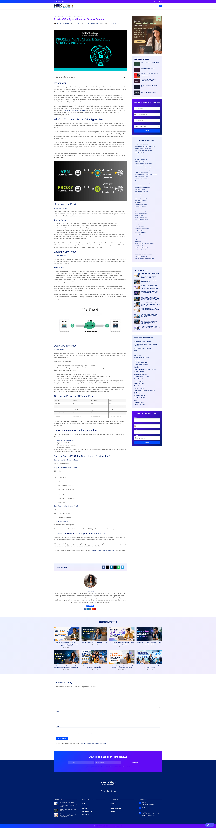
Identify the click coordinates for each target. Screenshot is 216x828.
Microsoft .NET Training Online (141, 159)
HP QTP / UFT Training (139, 226)
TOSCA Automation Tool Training (141, 172)
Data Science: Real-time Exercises (142, 228)
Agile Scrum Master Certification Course (143, 148)
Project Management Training (141, 198)
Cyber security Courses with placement (74, 110)
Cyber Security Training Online (141, 256)
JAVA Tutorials (138, 381)
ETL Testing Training (139, 230)
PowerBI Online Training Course (141, 249)
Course (136, 124)
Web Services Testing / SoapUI (141, 247)
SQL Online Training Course (140, 252)
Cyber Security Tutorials (91, 23)
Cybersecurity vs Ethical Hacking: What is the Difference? (148, 81)
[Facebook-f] (101, 791)
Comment (59, 691)
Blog (116, 6)
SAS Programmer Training (140, 223)
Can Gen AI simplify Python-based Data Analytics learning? (150, 327)
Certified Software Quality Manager (142, 236)
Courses (110, 6)
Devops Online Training (139, 208)
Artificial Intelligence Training (140, 165)
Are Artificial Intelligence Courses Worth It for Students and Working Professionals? (150, 310)
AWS (135, 350)
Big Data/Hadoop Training (140, 161)
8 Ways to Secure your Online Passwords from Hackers (149, 91)
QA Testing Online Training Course (142, 144)
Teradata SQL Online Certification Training (143, 254)
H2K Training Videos (116, 808)
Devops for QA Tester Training (141, 217)
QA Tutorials (137, 393)
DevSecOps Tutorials (140, 374)
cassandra (137, 360)
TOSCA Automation (140, 405)
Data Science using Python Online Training (143, 157)
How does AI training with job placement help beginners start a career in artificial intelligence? (149, 321)
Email (135, 118)
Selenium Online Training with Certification (143, 150)
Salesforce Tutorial (139, 395)
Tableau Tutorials (139, 402)
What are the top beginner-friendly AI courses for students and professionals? (150, 287)
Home (95, 6)
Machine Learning (138, 180)
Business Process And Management (142, 187)
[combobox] (136, 114)
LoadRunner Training (139, 195)
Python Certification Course (140, 152)
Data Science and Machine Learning (142, 183)
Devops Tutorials (139, 371)
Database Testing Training (140, 206)
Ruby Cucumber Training (140, 189)
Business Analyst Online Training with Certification (145, 146)
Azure (135, 353)
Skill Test (125, 6)
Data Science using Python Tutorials (145, 369)
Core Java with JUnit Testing (141, 204)
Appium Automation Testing (140, 210)
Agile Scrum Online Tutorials (142, 341)
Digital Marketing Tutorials (141, 376)
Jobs (112, 806)
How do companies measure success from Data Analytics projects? (149, 315)
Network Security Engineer (65, 440)
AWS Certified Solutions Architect (141, 176)
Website (58, 726)
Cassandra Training (139, 245)
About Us (102, 6)
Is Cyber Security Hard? (148, 68)
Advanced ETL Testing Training (141, 219)
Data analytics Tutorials (141, 364)
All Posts (90, 605)
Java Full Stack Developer (140, 154)
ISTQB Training (138, 241)
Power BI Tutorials (139, 386)
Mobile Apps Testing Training (140, 200)
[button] (160, 6)
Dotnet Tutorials (138, 379)
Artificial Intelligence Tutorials (142, 348)
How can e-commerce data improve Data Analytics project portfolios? (150, 304)
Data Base (137, 367)
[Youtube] (115, 791)
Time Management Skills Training (141, 191)
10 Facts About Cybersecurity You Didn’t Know (150, 74)
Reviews (113, 811)
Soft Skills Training (138, 234)
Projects (113, 803)
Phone (135, 112)
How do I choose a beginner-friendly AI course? (149, 281)
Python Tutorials (139, 388)
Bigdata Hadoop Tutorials (141, 357)
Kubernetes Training (139, 193)
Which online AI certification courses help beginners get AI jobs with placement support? (150, 298)
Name (135, 106)
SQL (135, 400)
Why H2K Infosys (87, 811)
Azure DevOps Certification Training (142, 170)
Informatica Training (139, 221)
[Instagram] (111, 791)
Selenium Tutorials (139, 397)
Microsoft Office (138, 202)
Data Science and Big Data (140, 232)
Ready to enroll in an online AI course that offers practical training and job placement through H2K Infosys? (150, 275)
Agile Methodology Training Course (142, 178)
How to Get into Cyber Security (150, 62)
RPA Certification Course (140, 185)
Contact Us (135, 6)
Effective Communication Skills (141, 213)
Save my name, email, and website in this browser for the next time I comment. (79, 734)
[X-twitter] (104, 791)
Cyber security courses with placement (103, 550)
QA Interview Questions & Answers (144, 390)
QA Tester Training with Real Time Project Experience (146, 174)
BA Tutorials (137, 355)
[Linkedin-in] (108, 791)
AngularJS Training (139, 215)
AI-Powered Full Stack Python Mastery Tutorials (145, 345)
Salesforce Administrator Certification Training (144, 167)
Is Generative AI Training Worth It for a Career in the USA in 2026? (150, 293)
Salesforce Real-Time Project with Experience (144, 243)
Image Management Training (140, 239)
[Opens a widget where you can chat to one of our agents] (209, 825)
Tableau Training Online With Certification (143, 163)
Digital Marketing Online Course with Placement (144, 258)
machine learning (139, 383)
